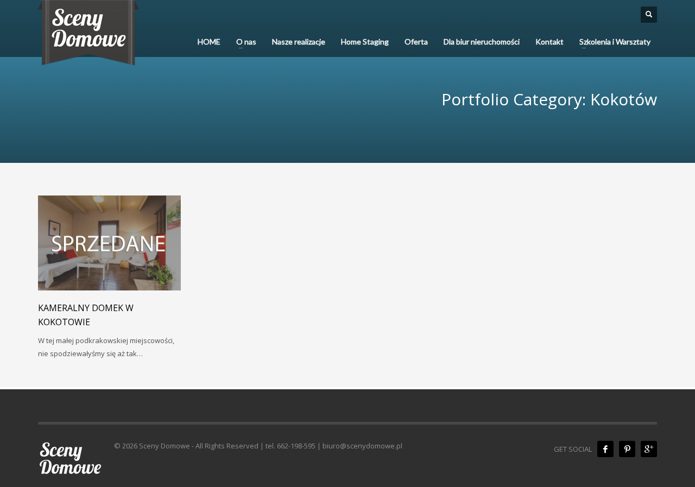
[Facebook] (605, 449)
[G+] (649, 449)
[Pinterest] (627, 449)
